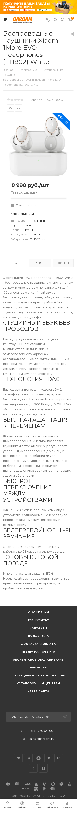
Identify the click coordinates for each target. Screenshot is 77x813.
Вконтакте (18, 758)
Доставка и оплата (38, 643)
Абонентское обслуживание (38, 659)
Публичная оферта (38, 651)
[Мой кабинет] (62, 20)
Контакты (38, 628)
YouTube (58, 758)
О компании (38, 612)
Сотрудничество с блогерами (38, 675)
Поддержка (38, 635)
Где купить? (38, 620)
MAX (38, 758)
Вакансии (38, 667)
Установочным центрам (38, 683)
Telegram (48, 758)
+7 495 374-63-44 (39, 731)
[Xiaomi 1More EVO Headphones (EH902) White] (38, 146)
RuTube (28, 758)
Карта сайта (38, 691)
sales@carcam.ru (41, 739)
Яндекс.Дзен (43, 768)
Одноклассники (33, 768)
